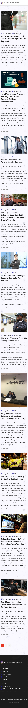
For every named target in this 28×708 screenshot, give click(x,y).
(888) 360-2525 (7, 686)
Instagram (5, 668)
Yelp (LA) (5, 671)
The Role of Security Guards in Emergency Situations (14, 339)
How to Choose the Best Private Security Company (12, 160)
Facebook (5, 679)
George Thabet (7, 33)
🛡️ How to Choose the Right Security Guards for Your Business (13, 278)
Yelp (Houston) (7, 674)
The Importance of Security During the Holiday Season (12, 477)
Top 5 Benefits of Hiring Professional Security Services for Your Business (13, 604)
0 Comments (17, 33)
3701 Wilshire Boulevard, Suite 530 (12, 689)
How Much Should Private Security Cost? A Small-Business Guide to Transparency (12, 98)
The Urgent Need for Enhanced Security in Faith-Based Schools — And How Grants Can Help (12, 216)
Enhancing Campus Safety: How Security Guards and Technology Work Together (12, 541)
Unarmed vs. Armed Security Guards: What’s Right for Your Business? (14, 38)
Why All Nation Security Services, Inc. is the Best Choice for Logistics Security (13, 416)
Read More (5, 66)
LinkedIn (5, 677)
